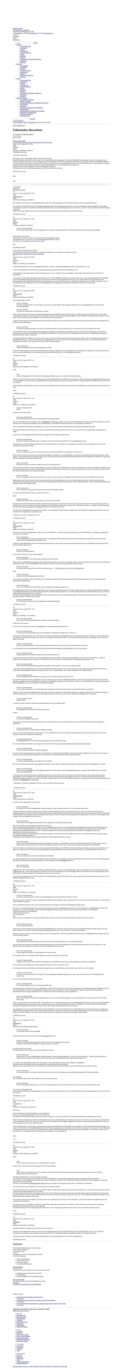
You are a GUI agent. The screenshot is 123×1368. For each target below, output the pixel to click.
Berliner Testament (25, 101)
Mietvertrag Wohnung (26, 114)
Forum (18, 78)
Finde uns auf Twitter (22, 1334)
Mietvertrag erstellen (22, 1341)
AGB (18, 1350)
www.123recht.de (18, 122)
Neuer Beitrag (23, 142)
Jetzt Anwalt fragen (46, 142)
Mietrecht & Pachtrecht (26, 75)
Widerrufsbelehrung (22, 1363)
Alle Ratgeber (24, 65)
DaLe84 (15, 147)
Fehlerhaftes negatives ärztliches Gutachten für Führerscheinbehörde (35, 1300)
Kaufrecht (23, 56)
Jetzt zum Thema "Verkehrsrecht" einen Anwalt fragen (28, 254)
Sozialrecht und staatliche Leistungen (30, 59)
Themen (18, 44)
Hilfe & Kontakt (17, 28)
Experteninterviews (25, 70)
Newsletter (19, 1331)
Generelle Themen (25, 53)
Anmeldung (19, 1346)
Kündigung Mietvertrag (23, 1339)
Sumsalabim (16, 1222)
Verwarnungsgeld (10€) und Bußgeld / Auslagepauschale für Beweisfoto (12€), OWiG (41, 1303)
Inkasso (22, 54)
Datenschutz (20, 1358)
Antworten (16, 142)
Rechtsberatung (20, 1318)
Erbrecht (22, 49)
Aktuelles (19, 1349)
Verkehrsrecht (32, 122)
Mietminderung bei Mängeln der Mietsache (32, 111)
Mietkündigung (24, 109)
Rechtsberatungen (48, 33)
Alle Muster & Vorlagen (27, 99)
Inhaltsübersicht (20, 1315)
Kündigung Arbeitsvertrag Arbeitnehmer (31, 107)
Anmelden (19, 1320)
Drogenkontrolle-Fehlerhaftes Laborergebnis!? (29, 1297)
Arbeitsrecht (23, 48)
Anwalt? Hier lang (18, 120)
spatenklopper (17, 1023)
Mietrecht (22, 57)
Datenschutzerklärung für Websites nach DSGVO (34, 103)
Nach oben (16, 1283)
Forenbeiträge (33, 33)
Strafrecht (23, 62)
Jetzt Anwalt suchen (18, 1279)
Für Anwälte (63, 1366)
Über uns (19, 1355)
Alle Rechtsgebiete (25, 46)
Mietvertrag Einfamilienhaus (28, 112)
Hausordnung (24, 104)
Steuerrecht (23, 61)
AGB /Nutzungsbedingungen (22, 1361)
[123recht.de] (21, 30)
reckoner (15, 363)
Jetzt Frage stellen (18, 1267)
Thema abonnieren (28, 134)
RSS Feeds (19, 1333)
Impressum (23, 106)
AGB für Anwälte (38, 1366)
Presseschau (19, 1323)
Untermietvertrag (25, 116)
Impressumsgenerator (22, 1338)
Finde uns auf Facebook (23, 1336)
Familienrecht (24, 51)
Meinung (22, 74)
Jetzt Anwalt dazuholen (34, 142)
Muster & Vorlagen (21, 98)
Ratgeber (19, 33)
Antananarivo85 (17, 196)
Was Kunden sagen (21, 1322)
